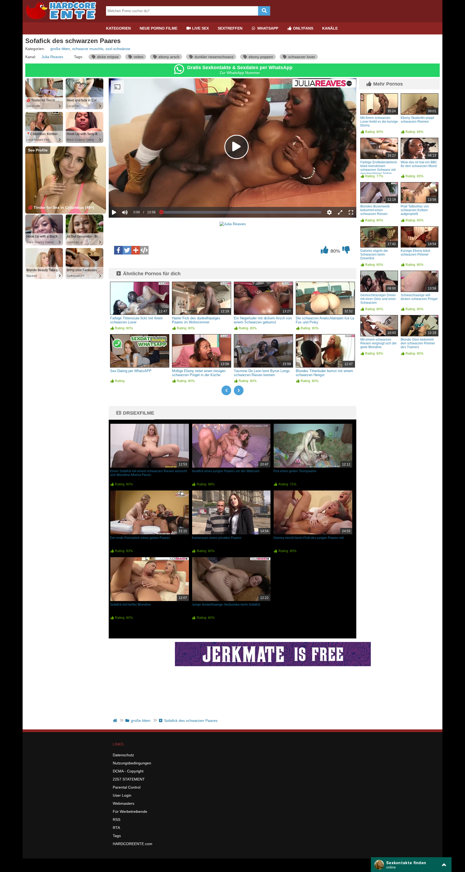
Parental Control (126, 787)
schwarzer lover (301, 57)
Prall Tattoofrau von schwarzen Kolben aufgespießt (415, 210)
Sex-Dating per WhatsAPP (131, 371)
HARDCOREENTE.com (132, 844)
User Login (122, 795)
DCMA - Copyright (128, 771)
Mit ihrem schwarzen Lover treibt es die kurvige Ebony (379, 121)
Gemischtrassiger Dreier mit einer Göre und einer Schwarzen (378, 299)
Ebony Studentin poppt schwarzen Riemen (417, 119)
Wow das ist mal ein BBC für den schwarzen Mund (419, 164)
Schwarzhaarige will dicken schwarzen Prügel (419, 297)
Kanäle (330, 28)
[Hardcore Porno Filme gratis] (63, 20)
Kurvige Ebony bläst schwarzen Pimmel (415, 252)
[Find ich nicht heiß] (346, 251)
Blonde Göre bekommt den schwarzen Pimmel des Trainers (418, 343)
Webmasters (123, 803)
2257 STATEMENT (129, 779)
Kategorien (118, 28)
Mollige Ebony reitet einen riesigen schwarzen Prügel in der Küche (199, 373)
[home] (115, 720)
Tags (117, 836)
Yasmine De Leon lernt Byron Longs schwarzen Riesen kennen (262, 373)
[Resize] (340, 212)
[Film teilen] (135, 250)
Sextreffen (230, 28)
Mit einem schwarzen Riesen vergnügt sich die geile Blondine (378, 343)
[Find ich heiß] (324, 251)
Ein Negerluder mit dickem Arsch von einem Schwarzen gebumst (263, 320)
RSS (116, 819)
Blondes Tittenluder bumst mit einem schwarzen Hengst (324, 373)
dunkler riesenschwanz (213, 57)
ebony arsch (168, 57)
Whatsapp (267, 28)
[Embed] (144, 250)
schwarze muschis (87, 49)
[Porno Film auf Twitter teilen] (127, 250)
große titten (60, 49)
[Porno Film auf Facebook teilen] (118, 250)
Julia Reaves (52, 57)
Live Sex (200, 28)
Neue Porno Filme (158, 28)
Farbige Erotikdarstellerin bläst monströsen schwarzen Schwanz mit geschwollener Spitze (378, 167)
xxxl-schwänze (117, 49)
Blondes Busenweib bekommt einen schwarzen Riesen (375, 210)
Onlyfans (302, 28)
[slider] (134, 195)
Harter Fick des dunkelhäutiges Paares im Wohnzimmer (196, 320)
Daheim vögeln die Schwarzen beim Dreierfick (374, 254)
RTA (116, 827)
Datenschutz (123, 755)
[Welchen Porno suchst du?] (264, 11)
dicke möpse (107, 57)
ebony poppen (260, 57)
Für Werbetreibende (130, 811)
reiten (138, 57)
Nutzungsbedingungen (132, 763)
